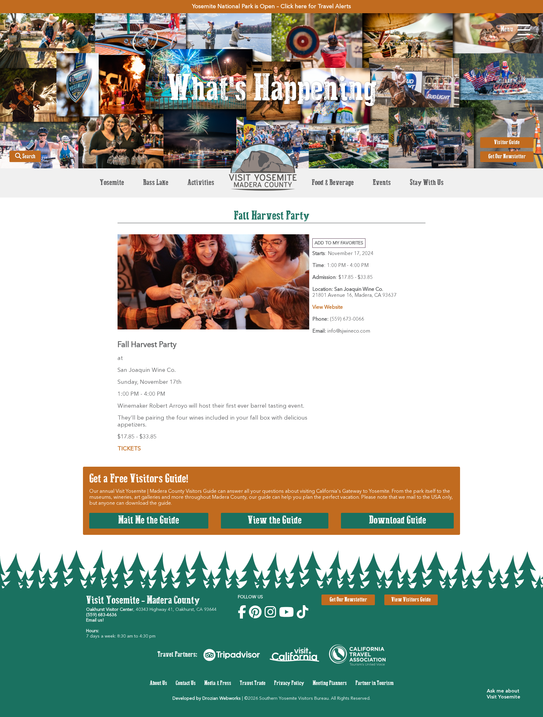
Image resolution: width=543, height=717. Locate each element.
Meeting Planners (330, 683)
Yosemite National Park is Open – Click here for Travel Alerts (271, 6)
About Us (158, 683)
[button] (506, 694)
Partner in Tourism (374, 683)
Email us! (95, 620)
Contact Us (186, 683)
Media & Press (217, 683)
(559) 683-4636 (101, 615)
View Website (327, 307)
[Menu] (524, 30)
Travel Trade (253, 683)
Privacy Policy (289, 683)
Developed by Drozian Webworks (207, 698)
